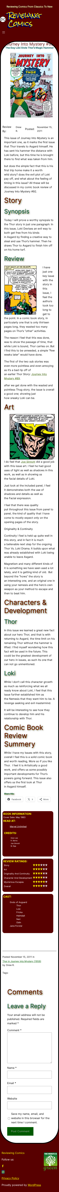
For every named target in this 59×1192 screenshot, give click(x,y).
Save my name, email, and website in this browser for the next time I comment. (30, 1118)
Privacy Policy (10, 1178)
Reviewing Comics (24, 19)
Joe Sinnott (28, 461)
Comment (14, 1030)
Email (11, 1083)
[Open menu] (4, 32)
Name (12, 1067)
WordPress (34, 1185)
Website (12, 1098)
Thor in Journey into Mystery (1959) (21, 961)
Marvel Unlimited (18, 826)
